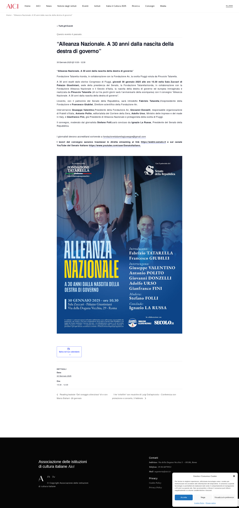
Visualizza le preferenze (224, 497)
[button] (234, 476)
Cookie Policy (199, 503)
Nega (203, 497)
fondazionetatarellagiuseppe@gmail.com (124, 136)
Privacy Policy (155, 487)
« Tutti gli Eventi (65, 25)
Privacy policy (211, 503)
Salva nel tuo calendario (69, 351)
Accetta (184, 497)
